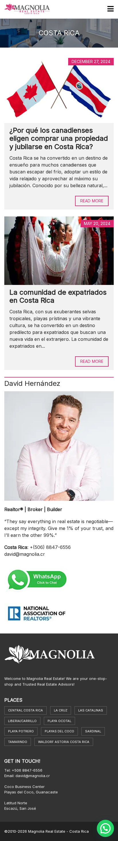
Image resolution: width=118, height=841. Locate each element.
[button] (105, 828)
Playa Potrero (21, 731)
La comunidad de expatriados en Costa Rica (58, 296)
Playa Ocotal (59, 721)
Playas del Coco (59, 731)
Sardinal (93, 731)
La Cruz (60, 710)
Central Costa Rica (25, 710)
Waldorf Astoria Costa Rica (63, 742)
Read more (91, 200)
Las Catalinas (90, 710)
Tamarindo (17, 742)
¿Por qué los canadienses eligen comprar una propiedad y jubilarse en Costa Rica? (58, 138)
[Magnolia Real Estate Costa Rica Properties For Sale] (25, 9)
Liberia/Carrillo (22, 721)
